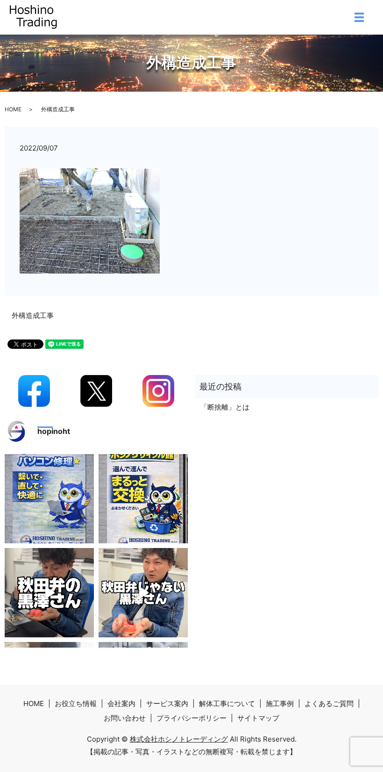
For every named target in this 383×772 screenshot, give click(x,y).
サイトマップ (258, 718)
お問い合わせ (125, 718)
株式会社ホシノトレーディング (179, 739)
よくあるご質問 (329, 703)
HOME (13, 109)
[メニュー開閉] (359, 17)
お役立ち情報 (76, 703)
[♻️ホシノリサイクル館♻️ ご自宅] (143, 498)
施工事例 (280, 703)
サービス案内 (167, 703)
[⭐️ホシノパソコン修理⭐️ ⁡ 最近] (49, 498)
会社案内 (121, 703)
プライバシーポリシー (191, 718)
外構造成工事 (33, 315)
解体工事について (227, 703)
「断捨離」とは (224, 407)
